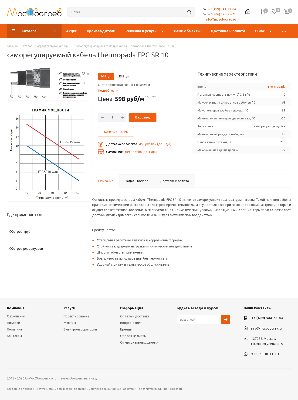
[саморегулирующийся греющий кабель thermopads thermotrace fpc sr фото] (48, 153)
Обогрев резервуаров (26, 248)
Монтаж (70, 323)
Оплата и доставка (134, 316)
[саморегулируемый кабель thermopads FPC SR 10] (48, 83)
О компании (16, 316)
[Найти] (189, 12)
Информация (131, 308)
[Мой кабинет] (247, 12)
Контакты (14, 336)
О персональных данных (139, 342)
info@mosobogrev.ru (221, 19)
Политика (14, 329)
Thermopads (276, 86)
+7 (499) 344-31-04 (222, 9)
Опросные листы (133, 336)
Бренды (126, 329)
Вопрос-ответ (131, 323)
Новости (13, 323)
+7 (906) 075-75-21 (222, 14)
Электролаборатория (80, 329)
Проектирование (76, 316)
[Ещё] (284, 31)
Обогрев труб (19, 231)
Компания (15, 308)
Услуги (69, 308)
